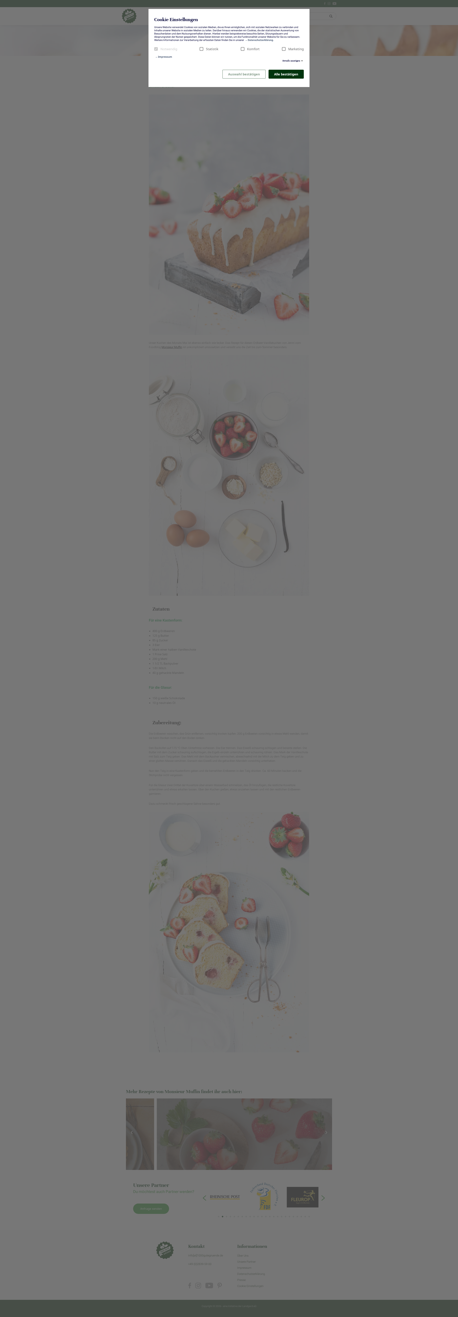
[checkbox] (156, 49)
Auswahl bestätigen (244, 74)
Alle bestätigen (286, 74)
